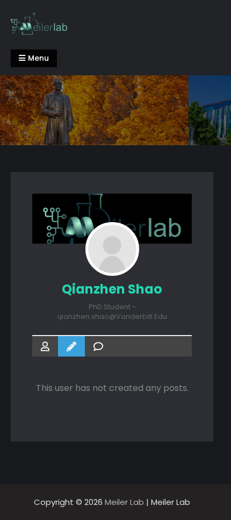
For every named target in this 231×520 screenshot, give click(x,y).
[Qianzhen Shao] (112, 249)
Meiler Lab (124, 502)
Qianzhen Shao (112, 289)
